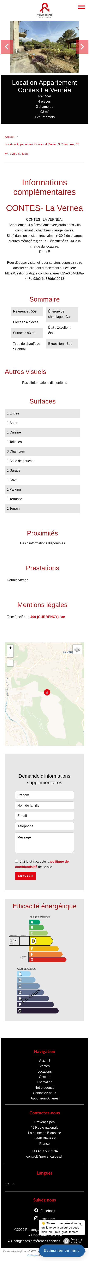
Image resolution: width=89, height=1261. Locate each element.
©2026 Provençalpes (30, 1229)
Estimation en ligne (62, 1250)
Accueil (9, 136)
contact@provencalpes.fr (44, 1156)
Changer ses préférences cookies (35, 1241)
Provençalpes (44, 1122)
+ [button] (10, 647)
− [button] (10, 654)
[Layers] (77, 649)
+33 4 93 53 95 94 (44, 1151)
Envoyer (25, 875)
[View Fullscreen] (10, 663)
